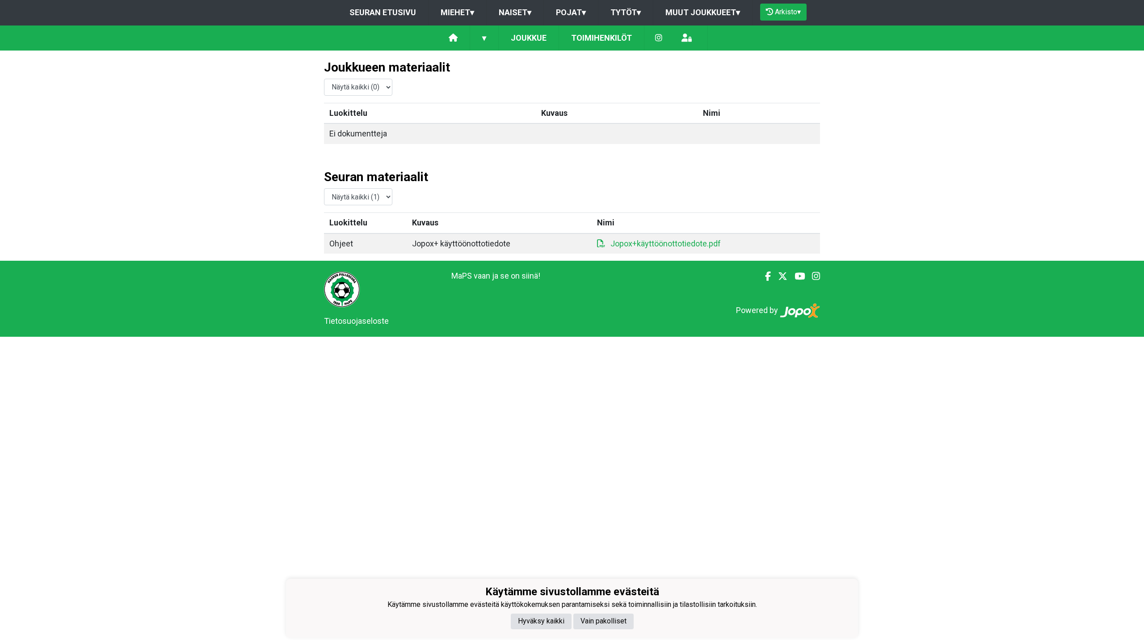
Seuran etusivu (382, 12)
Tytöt (625, 12)
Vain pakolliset (603, 621)
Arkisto (788, 12)
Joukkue (529, 37)
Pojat (571, 12)
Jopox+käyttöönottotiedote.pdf (665, 243)
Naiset (515, 12)
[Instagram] (658, 38)
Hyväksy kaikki (541, 621)
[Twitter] (779, 276)
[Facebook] (764, 276)
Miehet (457, 12)
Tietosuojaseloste (356, 321)
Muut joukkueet (702, 12)
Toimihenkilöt (601, 37)
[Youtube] (796, 276)
